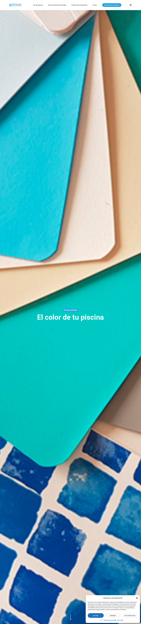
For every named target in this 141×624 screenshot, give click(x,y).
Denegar (113, 615)
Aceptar (95, 615)
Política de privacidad (110, 620)
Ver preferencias (129, 615)
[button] (137, 598)
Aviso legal (120, 620)
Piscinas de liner (70, 310)
